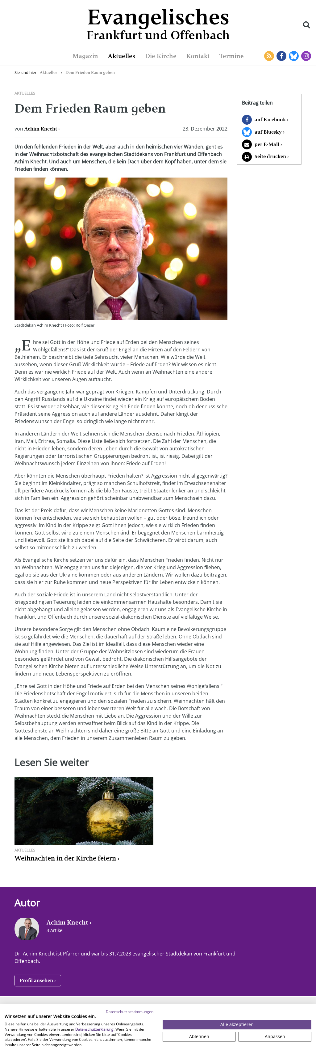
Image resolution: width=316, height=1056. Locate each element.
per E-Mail (267, 144)
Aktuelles (121, 56)
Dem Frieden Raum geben (90, 72)
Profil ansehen (36, 980)
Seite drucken (270, 156)
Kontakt (198, 56)
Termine (231, 56)
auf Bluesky (268, 132)
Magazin (85, 56)
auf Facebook (270, 119)
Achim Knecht (40, 129)
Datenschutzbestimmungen (129, 1011)
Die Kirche (161, 56)
